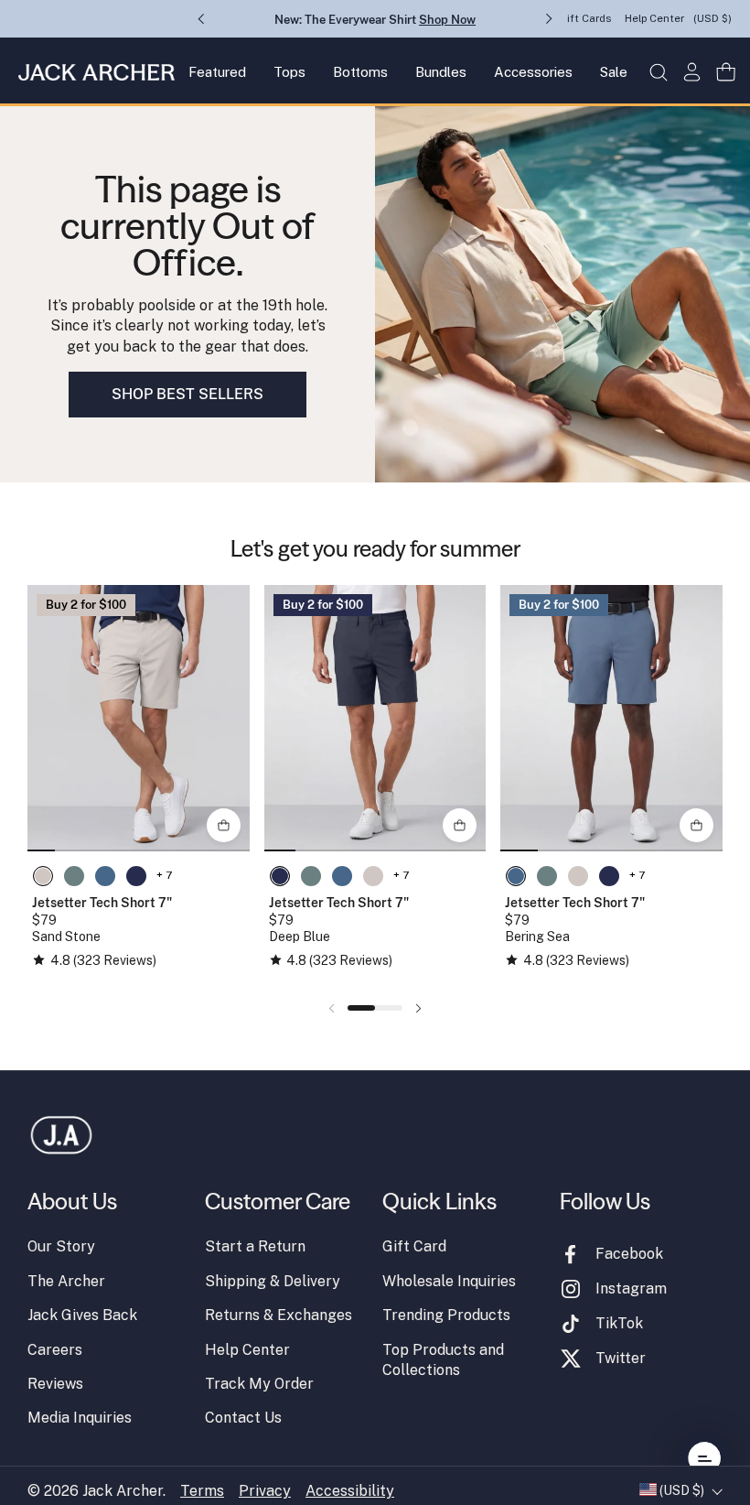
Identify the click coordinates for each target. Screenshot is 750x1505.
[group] (138, 718)
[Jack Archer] (96, 72)
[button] (658, 71)
